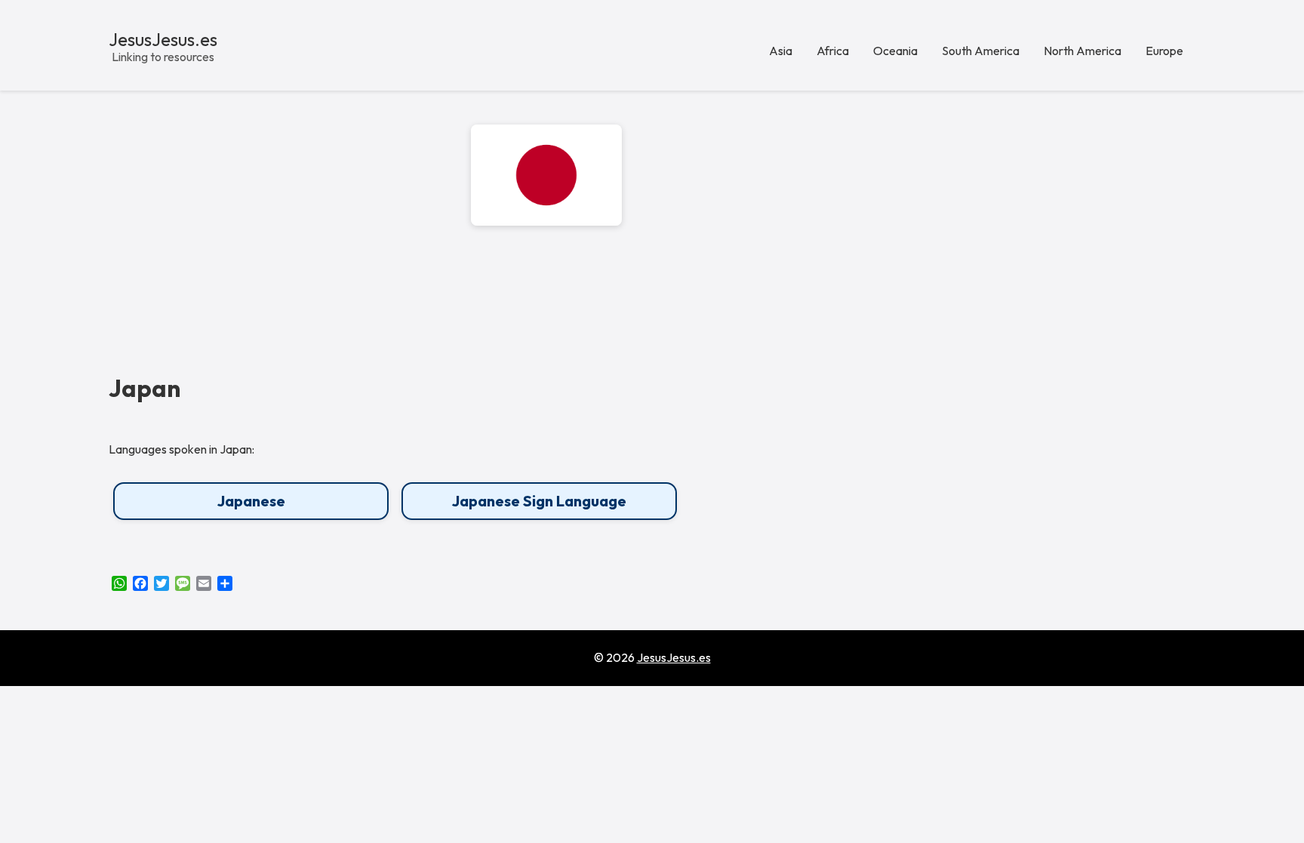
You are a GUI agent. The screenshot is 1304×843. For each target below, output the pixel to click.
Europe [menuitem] (1164, 50)
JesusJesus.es (163, 39)
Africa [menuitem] (833, 50)
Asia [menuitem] (780, 50)
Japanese (251, 500)
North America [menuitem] (1082, 50)
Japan (144, 388)
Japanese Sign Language (539, 500)
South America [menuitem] (981, 50)
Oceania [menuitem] (895, 50)
